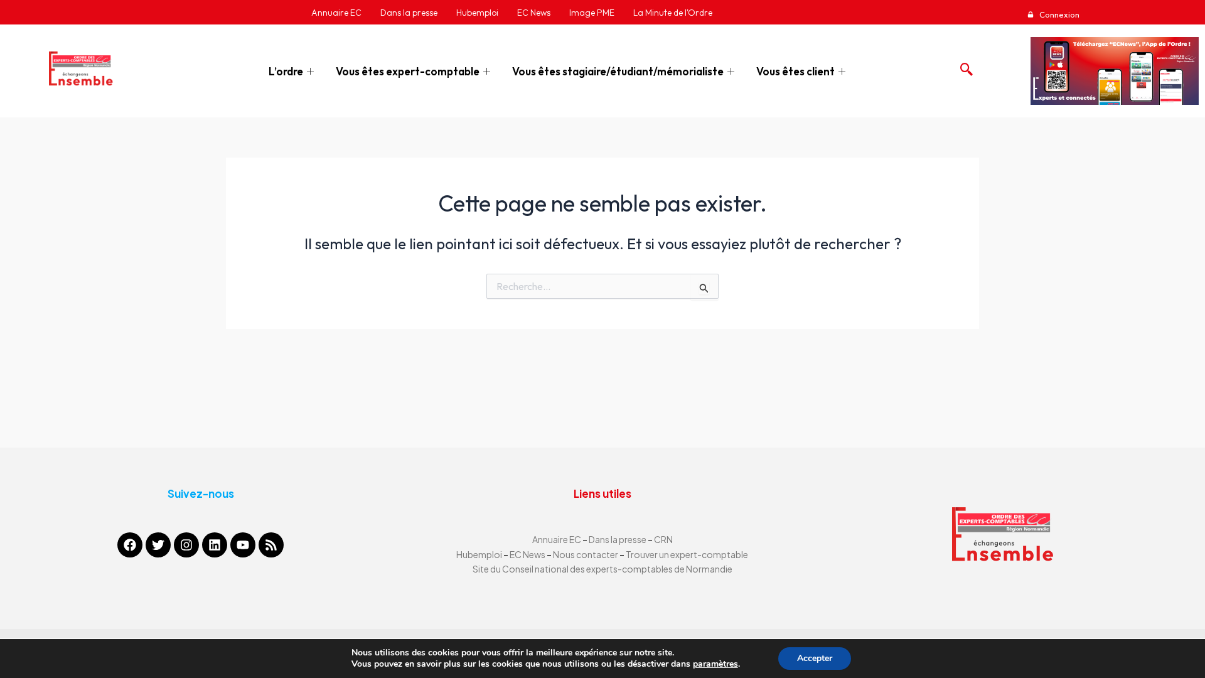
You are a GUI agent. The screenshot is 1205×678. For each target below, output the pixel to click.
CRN (663, 539)
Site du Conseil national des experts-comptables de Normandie (602, 568)
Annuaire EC (557, 539)
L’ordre (286, 71)
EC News (527, 554)
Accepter (814, 658)
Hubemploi (479, 554)
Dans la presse (617, 539)
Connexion (1058, 14)
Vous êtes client (795, 71)
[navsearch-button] (963, 66)
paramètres (715, 664)
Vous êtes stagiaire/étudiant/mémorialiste (618, 71)
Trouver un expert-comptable (687, 554)
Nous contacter (586, 554)
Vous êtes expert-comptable (407, 71)
